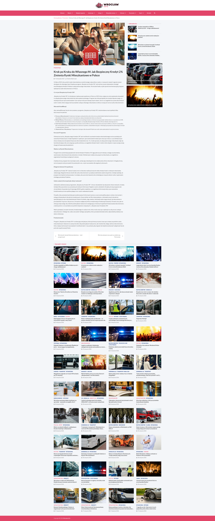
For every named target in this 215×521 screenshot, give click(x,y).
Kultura (83, 263)
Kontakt (149, 13)
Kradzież (111, 289)
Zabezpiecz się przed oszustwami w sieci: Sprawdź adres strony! (121, 401)
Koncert (138, 263)
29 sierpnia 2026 (59, 269)
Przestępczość (123, 343)
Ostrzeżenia (61, 316)
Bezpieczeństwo (86, 289)
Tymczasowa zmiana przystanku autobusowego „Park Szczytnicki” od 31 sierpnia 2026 (148, 375)
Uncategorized (85, 343)
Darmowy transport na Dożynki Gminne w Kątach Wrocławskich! (93, 454)
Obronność (122, 425)
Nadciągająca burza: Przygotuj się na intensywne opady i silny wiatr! (64, 319)
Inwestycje (93, 398)
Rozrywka (131, 13)
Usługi (99, 13)
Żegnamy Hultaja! (141, 318)
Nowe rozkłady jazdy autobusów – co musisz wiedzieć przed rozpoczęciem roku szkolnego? (93, 320)
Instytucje (90, 13)
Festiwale (56, 343)
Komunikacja (112, 371)
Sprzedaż (65, 398)
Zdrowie (122, 13)
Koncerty (84, 371)
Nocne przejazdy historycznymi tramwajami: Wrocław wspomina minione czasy (66, 455)
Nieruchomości (58, 398)
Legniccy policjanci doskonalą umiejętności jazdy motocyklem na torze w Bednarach (93, 347)
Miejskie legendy (80, 13)
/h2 (82, 398)
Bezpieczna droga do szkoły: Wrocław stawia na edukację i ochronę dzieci (92, 292)
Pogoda (67, 316)
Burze (55, 316)
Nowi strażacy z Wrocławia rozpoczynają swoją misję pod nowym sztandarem (148, 427)
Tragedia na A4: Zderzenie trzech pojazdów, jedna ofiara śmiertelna (146, 508)
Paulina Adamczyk (72, 78)
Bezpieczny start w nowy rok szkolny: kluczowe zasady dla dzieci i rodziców (147, 292)
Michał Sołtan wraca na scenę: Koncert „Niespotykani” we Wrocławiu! (92, 374)
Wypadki (63, 263)
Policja (99, 289)
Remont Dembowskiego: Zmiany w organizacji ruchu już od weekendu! (64, 508)
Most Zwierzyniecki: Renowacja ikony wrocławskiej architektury (92, 508)
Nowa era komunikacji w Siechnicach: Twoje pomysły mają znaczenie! (119, 454)
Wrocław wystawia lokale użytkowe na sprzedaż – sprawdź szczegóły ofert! (65, 401)
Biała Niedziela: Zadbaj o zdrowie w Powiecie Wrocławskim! (146, 454)
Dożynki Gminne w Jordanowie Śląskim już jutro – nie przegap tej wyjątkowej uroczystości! (66, 347)
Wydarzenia (57, 263)
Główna (62, 13)
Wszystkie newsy (110, 13)
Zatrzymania (123, 316)
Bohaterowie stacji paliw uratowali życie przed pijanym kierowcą (120, 481)
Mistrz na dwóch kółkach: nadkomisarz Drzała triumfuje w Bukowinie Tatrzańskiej (65, 428)
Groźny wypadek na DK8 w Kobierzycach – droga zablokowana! (148, 27)
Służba (148, 425)
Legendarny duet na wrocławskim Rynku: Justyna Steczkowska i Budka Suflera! (148, 55)
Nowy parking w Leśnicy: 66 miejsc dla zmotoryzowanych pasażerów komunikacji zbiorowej (121, 508)
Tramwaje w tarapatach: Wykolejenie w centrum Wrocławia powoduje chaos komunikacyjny (92, 428)
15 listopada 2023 (59, 78)
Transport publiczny (123, 371)
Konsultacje (112, 451)
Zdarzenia (117, 289)
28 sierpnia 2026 (87, 377)
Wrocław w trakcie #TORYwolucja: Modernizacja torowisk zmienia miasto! (65, 481)
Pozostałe (57, 68)
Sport (140, 13)
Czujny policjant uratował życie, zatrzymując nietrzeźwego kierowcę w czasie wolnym (120, 320)
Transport (84, 316)
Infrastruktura (141, 398)
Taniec (138, 478)
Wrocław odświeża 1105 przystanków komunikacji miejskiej (147, 401)
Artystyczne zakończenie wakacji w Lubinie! (142, 105)
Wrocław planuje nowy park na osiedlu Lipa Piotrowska (109, 236)
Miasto (69, 13)
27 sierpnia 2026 (59, 511)
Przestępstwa (85, 478)
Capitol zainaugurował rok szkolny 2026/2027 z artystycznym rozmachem (92, 401)
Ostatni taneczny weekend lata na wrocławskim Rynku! (146, 481)
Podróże (116, 263)
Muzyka (111, 263)
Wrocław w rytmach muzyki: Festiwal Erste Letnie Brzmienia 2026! (149, 45)
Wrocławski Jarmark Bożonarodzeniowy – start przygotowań (70, 236)
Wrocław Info (66, 518)
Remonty (66, 478)
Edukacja (94, 289)
